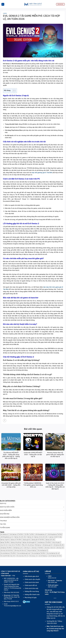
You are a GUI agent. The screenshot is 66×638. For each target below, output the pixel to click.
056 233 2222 (52, 623)
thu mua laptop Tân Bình (38, 553)
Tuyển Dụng (5, 528)
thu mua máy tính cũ (22, 555)
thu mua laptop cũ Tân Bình (8, 553)
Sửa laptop (38, 545)
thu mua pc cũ (33, 555)
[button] (2, 4)
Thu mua (3, 521)
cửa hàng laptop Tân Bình (55, 534)
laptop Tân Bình (5, 542)
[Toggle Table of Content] (13, 90)
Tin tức (3, 524)
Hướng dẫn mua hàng (32, 591)
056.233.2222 (52, 587)
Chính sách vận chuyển (32, 579)
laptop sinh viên (50, 539)
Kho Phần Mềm (6, 510)
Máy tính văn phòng (27, 545)
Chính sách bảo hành (32, 582)
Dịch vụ (3, 503)
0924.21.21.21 (52, 578)
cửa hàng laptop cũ (40, 534)
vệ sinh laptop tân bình (54, 555)
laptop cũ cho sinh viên (40, 537)
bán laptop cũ (4, 534)
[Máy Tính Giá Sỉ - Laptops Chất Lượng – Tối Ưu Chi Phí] (33, 4)
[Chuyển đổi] (64, 507)
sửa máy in (27, 547)
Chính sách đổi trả (31, 585)
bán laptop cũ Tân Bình (16, 534)
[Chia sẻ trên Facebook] (4, 420)
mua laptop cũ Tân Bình (44, 542)
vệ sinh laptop (43, 555)
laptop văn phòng (16, 542)
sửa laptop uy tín (18, 547)
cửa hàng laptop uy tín (7, 537)
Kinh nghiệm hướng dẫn (10, 517)
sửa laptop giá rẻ (47, 545)
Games (5, 13)
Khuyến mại (4, 514)
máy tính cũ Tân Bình (15, 545)
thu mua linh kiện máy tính (8, 555)
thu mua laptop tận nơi (53, 553)
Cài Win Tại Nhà (29, 534)
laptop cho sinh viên (20, 537)
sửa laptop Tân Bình (6, 547)
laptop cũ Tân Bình (16, 539)
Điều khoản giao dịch (32, 576)
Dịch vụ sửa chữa (7, 507)
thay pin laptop (31, 550)
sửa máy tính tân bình (7, 550)
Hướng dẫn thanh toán (32, 594)
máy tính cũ (4, 545)
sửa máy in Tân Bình (37, 547)
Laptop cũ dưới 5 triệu (55, 537)
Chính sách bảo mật (31, 588)
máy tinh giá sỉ (56, 542)
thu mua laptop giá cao (23, 553)
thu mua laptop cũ (43, 550)
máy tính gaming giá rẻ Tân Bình (42, 172)
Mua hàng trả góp (31, 597)
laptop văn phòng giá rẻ (29, 542)
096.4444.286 (52, 582)
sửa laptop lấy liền (59, 545)
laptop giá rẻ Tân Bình (38, 539)
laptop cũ (30, 537)
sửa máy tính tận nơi (20, 550)
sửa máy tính (60, 547)
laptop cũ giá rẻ (5, 539)
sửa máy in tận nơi (50, 547)
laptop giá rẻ (26, 539)
